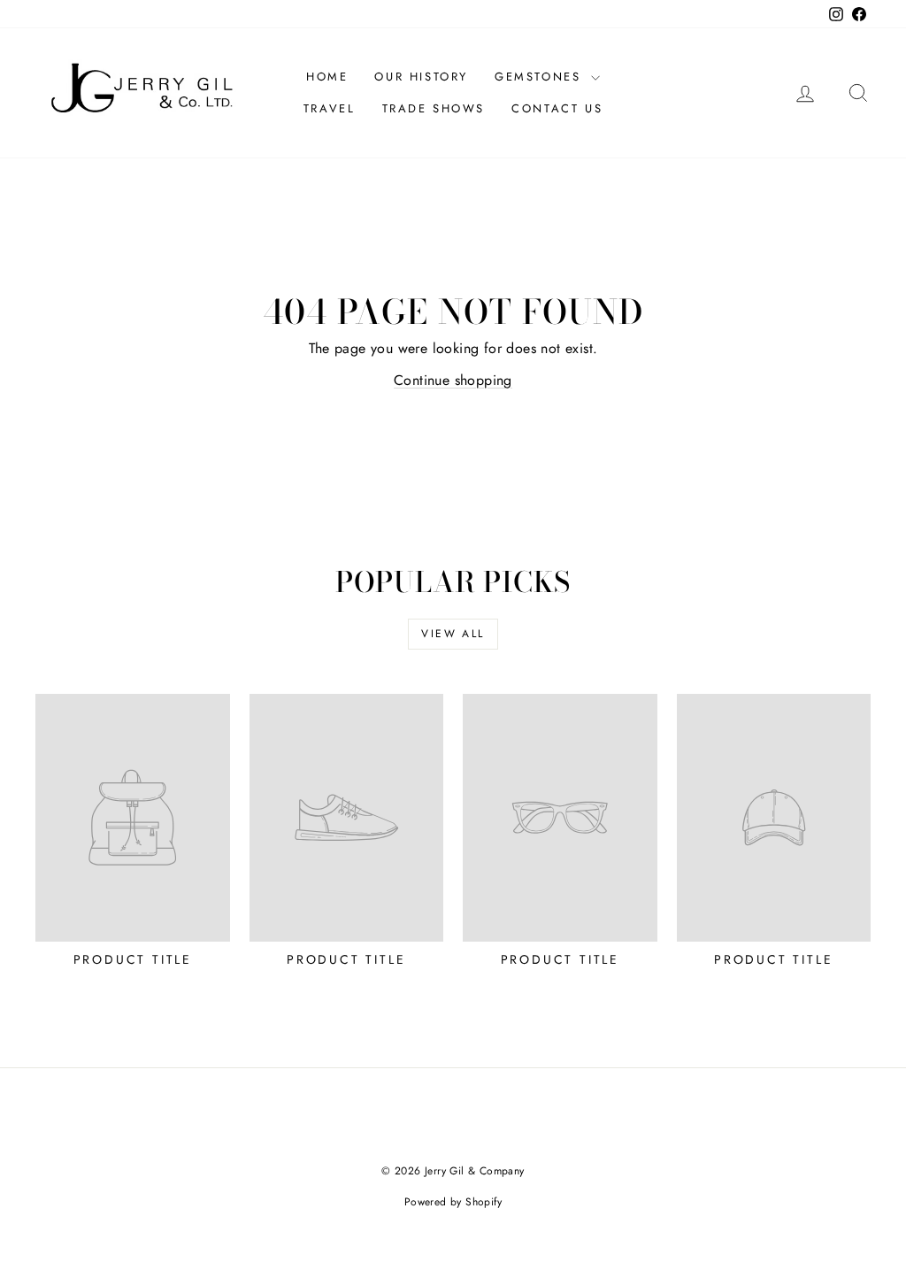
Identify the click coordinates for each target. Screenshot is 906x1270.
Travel (329, 108)
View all (452, 634)
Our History (421, 76)
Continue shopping (453, 380)
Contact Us (557, 108)
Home (327, 76)
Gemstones (541, 76)
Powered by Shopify (453, 1202)
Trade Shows (434, 108)
